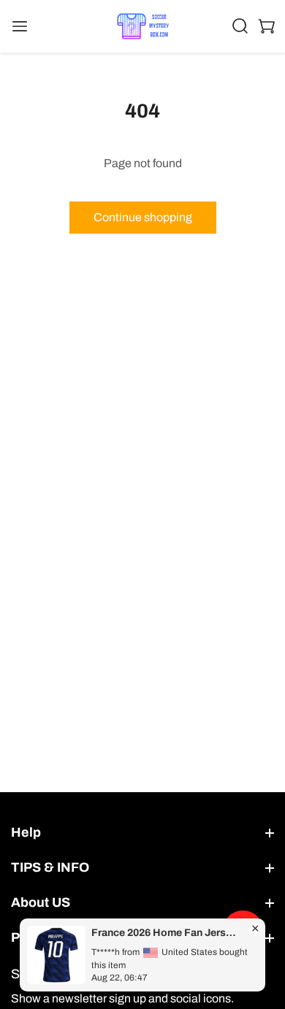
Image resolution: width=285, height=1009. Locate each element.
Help (26, 832)
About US (40, 902)
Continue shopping (143, 217)
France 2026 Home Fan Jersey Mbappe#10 (165, 932)
